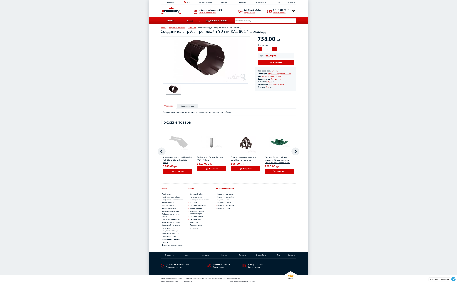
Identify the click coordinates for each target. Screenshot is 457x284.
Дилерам (242, 2)
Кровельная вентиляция (171, 222)
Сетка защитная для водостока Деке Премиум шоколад (243, 158)
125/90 (269, 82)
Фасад (190, 21)
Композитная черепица (170, 211)
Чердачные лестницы (170, 231)
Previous (162, 151)
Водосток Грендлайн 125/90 (279, 73)
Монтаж (224, 2)
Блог (278, 2)
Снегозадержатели (169, 236)
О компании (169, 2)
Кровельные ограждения (171, 239)
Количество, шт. (263, 45)
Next (295, 151)
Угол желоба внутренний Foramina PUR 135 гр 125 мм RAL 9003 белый (177, 160)
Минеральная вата (197, 208)
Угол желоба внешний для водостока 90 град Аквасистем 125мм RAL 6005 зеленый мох (277, 160)
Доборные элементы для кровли (171, 215)
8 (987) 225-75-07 (281, 10)
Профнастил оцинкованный (172, 200)
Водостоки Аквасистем (225, 205)
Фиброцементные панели (199, 200)
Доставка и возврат (206, 2)
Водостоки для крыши (225, 194)
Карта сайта (188, 281)
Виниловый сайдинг (197, 194)
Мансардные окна (168, 228)
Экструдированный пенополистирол (197, 212)
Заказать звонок (279, 13)
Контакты (291, 2)
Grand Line (276, 71)
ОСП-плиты (194, 203)
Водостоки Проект (224, 208)
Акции (189, 2)
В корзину (277, 62)
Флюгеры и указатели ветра (172, 245)
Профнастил (166, 194)
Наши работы (261, 2)
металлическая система (271, 76)
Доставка (205, 255)
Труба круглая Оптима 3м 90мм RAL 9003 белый (210, 158)
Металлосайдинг (196, 197)
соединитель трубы (277, 84)
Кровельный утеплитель (171, 225)
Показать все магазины (207, 13)
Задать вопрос (249, 13)
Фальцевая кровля (169, 208)
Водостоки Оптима (224, 203)
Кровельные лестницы (170, 234)
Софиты (165, 242)
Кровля (170, 21)
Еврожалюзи (194, 228)
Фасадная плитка (196, 219)
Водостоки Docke (223, 200)
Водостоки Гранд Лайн (225, 197)
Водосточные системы (217, 21)
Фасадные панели (196, 216)
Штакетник (194, 222)
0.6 (267, 87)
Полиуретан (276, 79)
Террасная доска (196, 225)
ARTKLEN (252, 281)
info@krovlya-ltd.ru (252, 10)
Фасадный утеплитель (198, 205)
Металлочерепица (168, 205)
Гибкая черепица (168, 203)
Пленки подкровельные (170, 219)
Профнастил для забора (171, 197)
